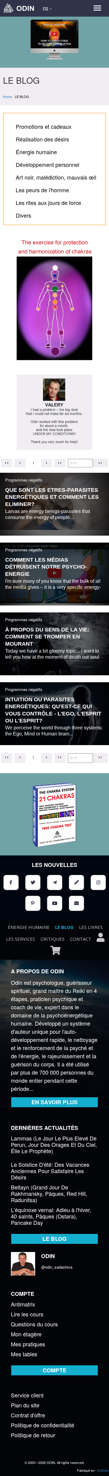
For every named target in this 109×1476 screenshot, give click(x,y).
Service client (27, 1395)
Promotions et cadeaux (43, 126)
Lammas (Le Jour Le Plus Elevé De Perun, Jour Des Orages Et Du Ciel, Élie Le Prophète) (54, 1145)
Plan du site (25, 1405)
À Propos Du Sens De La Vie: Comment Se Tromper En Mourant (47, 637)
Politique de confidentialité (42, 1425)
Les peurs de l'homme (42, 190)
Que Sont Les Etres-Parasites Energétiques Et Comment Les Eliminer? (52, 497)
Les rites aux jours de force (48, 202)
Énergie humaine (36, 152)
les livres (91, 927)
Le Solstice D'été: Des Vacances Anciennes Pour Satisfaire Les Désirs (50, 1171)
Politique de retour (33, 1435)
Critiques (52, 939)
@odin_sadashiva (56, 1267)
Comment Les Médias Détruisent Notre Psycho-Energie (46, 567)
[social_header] (11, 882)
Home (7, 96)
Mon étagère (26, 1334)
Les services (20, 939)
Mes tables (24, 1354)
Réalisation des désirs (42, 139)
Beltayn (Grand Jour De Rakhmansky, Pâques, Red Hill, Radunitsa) (49, 1194)
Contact (80, 939)
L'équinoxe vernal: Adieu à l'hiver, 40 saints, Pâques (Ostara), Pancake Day (51, 1216)
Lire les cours (27, 1314)
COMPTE (54, 1370)
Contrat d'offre (28, 1415)
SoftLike (103, 1470)
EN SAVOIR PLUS (54, 1102)
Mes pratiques (28, 1344)
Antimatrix (23, 1304)
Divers (23, 215)
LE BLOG (64, 927)
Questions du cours (34, 1324)
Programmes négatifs (23, 480)
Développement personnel (47, 164)
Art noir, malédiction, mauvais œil (56, 177)
